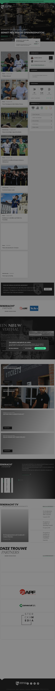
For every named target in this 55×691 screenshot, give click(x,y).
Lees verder (41, 345)
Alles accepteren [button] (40, 348)
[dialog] (27, 345)
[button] (13, 348)
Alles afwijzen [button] (28, 348)
